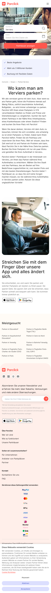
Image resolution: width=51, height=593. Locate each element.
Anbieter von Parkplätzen (13, 458)
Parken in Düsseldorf (10, 329)
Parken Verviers (23, 82)
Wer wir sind (7, 435)
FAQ (3, 478)
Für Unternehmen (9, 455)
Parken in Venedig (9, 342)
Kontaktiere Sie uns (10, 475)
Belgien (13, 82)
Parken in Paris (8, 356)
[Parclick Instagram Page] (4, 376)
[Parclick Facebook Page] (13, 376)
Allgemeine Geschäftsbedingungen (17, 543)
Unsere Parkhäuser (10, 442)
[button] (25, 28)
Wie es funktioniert (10, 438)
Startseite (5, 82)
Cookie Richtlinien (9, 572)
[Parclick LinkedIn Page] (8, 376)
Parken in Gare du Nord (35, 336)
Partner (5, 462)
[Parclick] (10, 4)
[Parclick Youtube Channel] (18, 376)
